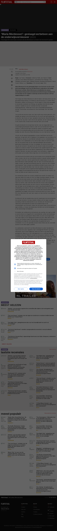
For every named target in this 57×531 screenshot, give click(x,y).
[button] (28, 271)
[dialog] (28, 265)
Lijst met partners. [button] (33, 278)
